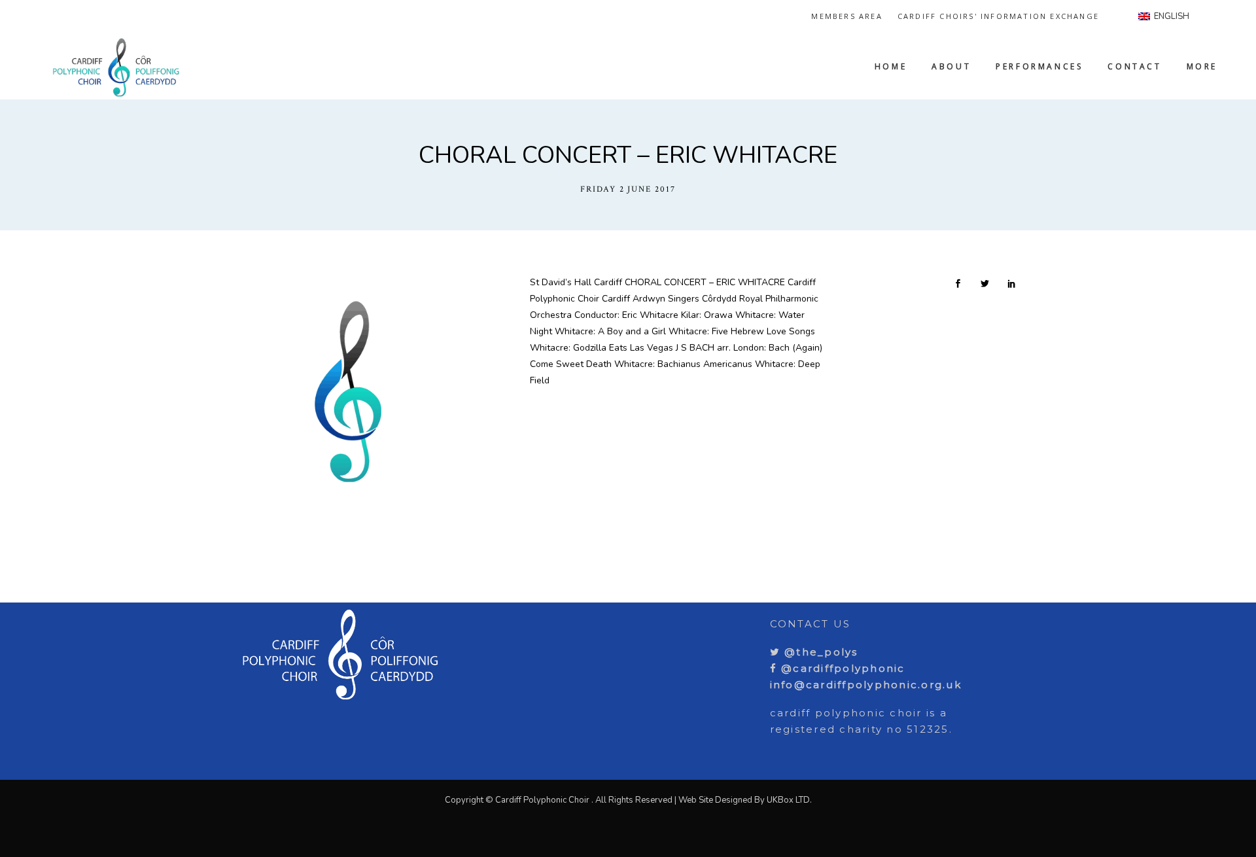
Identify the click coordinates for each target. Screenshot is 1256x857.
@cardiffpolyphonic (841, 668)
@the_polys (819, 652)
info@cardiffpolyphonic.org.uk (866, 684)
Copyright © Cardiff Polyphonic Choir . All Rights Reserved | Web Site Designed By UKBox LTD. (628, 800)
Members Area (846, 16)
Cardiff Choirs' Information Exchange (998, 16)
